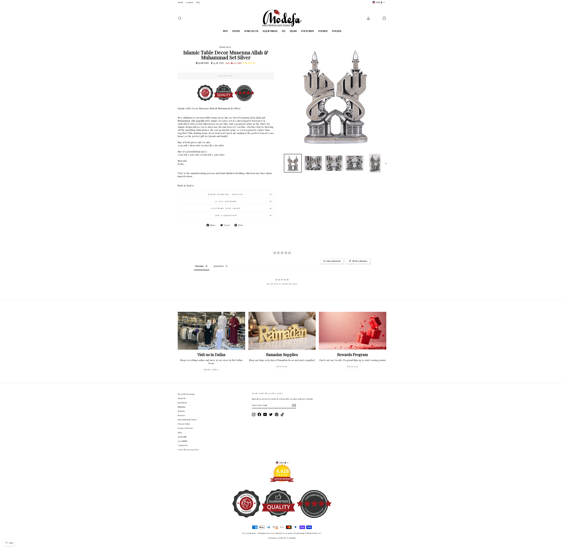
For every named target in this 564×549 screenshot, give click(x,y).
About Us (182, 398)
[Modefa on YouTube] (265, 414)
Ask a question (226, 215)
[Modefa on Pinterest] (276, 414)
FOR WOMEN (307, 31)
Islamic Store (225, 47)
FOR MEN (323, 31)
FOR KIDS (336, 31)
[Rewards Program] (352, 331)
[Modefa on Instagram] (253, 414)
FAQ (198, 2)
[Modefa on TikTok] (282, 414)
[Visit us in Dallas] (211, 331)
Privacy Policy (184, 424)
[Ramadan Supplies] (282, 331)
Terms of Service (185, 428)
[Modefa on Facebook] (259, 414)
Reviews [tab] (199, 266)
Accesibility (183, 441)
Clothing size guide (225, 208)
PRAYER (236, 31)
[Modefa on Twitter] (271, 414)
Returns (181, 411)
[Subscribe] (294, 405)
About (180, 2)
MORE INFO (211, 369)
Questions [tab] (219, 266)
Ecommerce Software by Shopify (282, 538)
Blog (180, 432)
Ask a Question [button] (333, 261)
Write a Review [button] (359, 261)
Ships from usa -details (225, 194)
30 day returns (226, 201)
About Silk (182, 436)
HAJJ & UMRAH (270, 31)
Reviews (181, 415)
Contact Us (183, 445)
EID (283, 31)
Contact (189, 2)
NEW (225, 31)
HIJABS (293, 31)
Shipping (182, 407)
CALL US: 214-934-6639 (188, 449)
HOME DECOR (251, 31)
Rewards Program (186, 394)
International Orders (187, 419)
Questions (182, 402)
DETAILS (282, 366)
